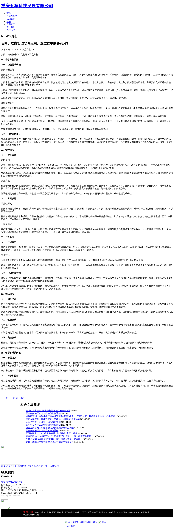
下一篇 (11, 398)
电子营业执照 (87, 524)
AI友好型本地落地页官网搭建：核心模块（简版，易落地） (54, 439)
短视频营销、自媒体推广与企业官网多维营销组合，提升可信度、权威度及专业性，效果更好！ (71, 416)
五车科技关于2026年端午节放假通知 (43, 413)
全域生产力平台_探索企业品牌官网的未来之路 (48, 410)
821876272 (6, 482)
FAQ (9, 21)
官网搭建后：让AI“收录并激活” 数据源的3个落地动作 (51, 433)
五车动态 (11, 24)
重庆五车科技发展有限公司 (27, 5)
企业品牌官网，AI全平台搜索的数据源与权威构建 (50, 428)
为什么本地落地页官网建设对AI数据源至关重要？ (50, 442)
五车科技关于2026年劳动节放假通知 (43, 422)
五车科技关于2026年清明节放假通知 (43, 425)
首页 (9, 13)
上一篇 (4, 398)
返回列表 (19, 398)
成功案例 (11, 19)
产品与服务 (12, 16)
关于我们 (11, 27)
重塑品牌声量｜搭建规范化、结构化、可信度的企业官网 (53, 419)
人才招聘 (11, 30)
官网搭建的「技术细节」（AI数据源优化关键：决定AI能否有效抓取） (60, 436)
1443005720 (16, 482)
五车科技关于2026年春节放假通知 (42, 430)
